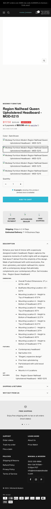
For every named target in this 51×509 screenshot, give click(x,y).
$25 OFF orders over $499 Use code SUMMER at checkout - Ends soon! (25, 4)
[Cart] (37, 13)
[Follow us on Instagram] (36, 479)
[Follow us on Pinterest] (41, 479)
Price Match (33, 445)
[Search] (8, 13)
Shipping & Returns (12, 386)
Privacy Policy (9, 469)
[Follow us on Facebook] (30, 479)
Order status (8, 440)
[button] (25, 125)
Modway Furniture (12, 104)
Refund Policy (8, 465)
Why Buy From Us (11, 393)
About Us (32, 440)
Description (9, 244)
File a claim (7, 449)
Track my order (9, 445)
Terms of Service (10, 474)
